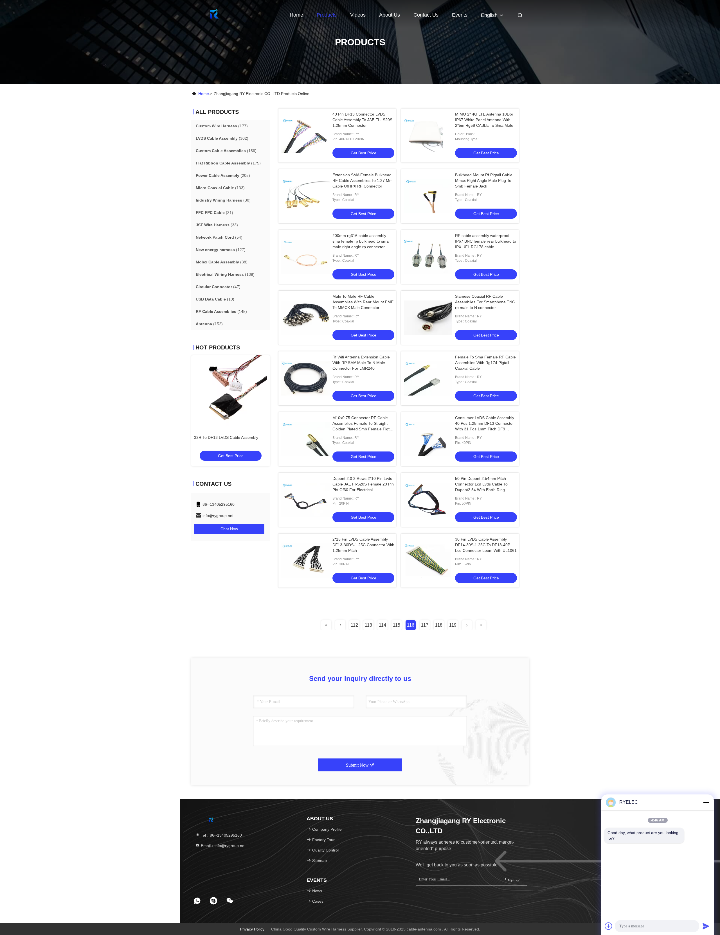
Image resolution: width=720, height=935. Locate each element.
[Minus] (706, 802)
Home (296, 15)
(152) (209, 324)
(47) (218, 286)
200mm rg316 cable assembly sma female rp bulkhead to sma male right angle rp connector (360, 241)
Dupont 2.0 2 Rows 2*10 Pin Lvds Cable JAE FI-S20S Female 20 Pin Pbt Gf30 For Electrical (363, 484)
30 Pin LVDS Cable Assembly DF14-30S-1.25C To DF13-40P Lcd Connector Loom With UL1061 (486, 545)
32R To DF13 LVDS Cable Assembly (226, 437)
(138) (225, 274)
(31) (214, 212)
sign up (513, 879)
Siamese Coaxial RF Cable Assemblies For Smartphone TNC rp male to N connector (485, 302)
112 (354, 625)
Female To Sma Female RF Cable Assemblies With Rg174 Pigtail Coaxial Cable (485, 363)
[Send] (705, 926)
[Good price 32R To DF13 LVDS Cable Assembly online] (230, 391)
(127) (221, 249)
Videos (358, 15)
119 (452, 625)
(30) (223, 200)
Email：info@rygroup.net (223, 845)
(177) (222, 126)
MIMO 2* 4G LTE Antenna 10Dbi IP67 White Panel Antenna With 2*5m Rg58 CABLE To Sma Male (484, 120)
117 (424, 625)
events (459, 15)
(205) (223, 175)
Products (327, 15)
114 (382, 625)
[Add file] (609, 926)
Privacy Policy (252, 929)
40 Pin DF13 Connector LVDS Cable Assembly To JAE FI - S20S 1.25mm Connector (362, 120)
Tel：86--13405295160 (221, 835)
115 (396, 625)
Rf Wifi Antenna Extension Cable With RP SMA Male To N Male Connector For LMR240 (361, 363)
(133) (220, 188)
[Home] (213, 14)
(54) (219, 237)
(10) (215, 299)
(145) (221, 311)
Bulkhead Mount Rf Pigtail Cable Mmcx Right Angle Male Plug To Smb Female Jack (483, 180)
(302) (222, 138)
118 (438, 625)
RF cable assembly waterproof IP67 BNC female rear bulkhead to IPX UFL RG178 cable (485, 241)
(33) (217, 225)
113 (368, 625)
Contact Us (425, 15)
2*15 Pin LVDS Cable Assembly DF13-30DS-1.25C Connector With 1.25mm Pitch (363, 545)
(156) (226, 150)
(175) (228, 163)
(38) (222, 262)
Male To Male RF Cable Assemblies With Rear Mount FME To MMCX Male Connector (362, 302)
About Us (389, 15)
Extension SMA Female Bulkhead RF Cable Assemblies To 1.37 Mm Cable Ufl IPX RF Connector (362, 180)
